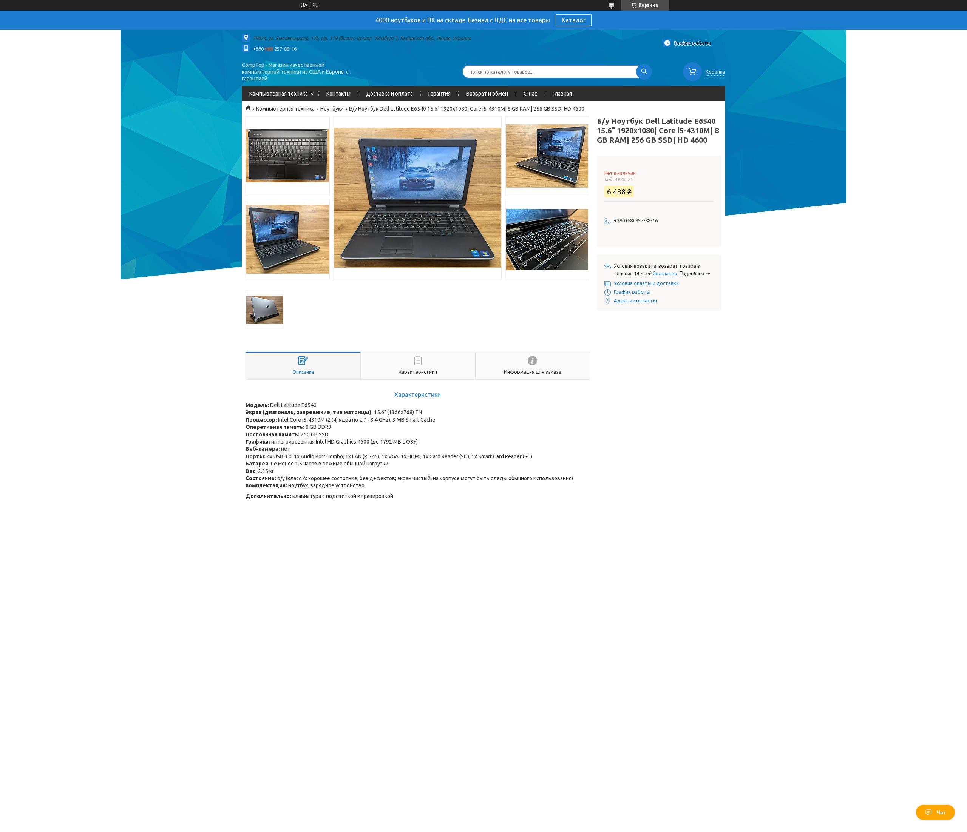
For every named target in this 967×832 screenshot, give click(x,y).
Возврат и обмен (487, 93)
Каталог (573, 20)
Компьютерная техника (278, 93)
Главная (562, 93)
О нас (530, 93)
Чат (941, 812)
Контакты (338, 93)
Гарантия (439, 93)
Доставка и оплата (389, 93)
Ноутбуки (332, 109)
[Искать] (644, 72)
